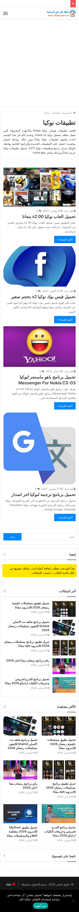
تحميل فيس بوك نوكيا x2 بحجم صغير (43, 296)
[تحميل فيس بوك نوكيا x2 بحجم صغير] (39, 266)
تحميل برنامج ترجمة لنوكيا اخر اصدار (43, 494)
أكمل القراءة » (64, 239)
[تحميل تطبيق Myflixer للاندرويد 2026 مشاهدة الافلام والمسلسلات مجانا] (20, 813)
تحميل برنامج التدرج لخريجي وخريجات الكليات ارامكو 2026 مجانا (60, 831)
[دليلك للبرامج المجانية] (61, 13)
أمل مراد (69, 210)
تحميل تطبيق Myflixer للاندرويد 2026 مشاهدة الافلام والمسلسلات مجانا (22, 831)
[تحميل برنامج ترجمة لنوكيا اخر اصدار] (39, 448)
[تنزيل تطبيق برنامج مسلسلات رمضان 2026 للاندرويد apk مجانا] (64, 647)
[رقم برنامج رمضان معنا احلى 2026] (64, 666)
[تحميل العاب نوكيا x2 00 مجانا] (39, 187)
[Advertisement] (39, 62)
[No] (74, 901)
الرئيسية (68, 112)
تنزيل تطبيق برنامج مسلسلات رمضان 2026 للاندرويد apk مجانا (61, 787)
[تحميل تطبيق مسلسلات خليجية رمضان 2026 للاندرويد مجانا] (64, 609)
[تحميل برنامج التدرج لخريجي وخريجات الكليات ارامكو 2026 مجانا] (64, 685)
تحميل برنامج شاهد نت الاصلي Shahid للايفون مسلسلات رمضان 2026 (28, 626)
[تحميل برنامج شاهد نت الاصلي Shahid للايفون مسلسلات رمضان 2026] (64, 627)
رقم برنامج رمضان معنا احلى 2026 (27, 660)
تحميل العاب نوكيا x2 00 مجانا (49, 216)
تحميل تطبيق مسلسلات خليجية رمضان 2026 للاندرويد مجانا (61, 744)
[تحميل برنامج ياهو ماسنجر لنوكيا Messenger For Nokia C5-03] (39, 346)
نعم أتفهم (40, 905)
